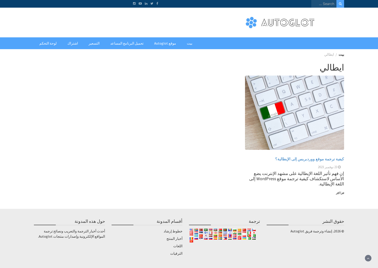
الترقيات (176, 253)
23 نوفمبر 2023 (327, 167)
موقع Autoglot (165, 43)
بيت (189, 43)
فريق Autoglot (301, 231)
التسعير (94, 43)
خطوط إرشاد (173, 231)
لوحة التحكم (48, 43)
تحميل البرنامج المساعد (127, 43)
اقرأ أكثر (340, 193)
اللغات (177, 246)
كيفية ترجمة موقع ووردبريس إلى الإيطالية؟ (309, 158)
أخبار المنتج (174, 238)
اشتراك (72, 43)
